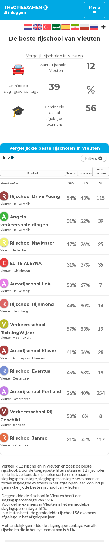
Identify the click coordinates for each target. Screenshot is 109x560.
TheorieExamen (23, 7)
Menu (97, 10)
